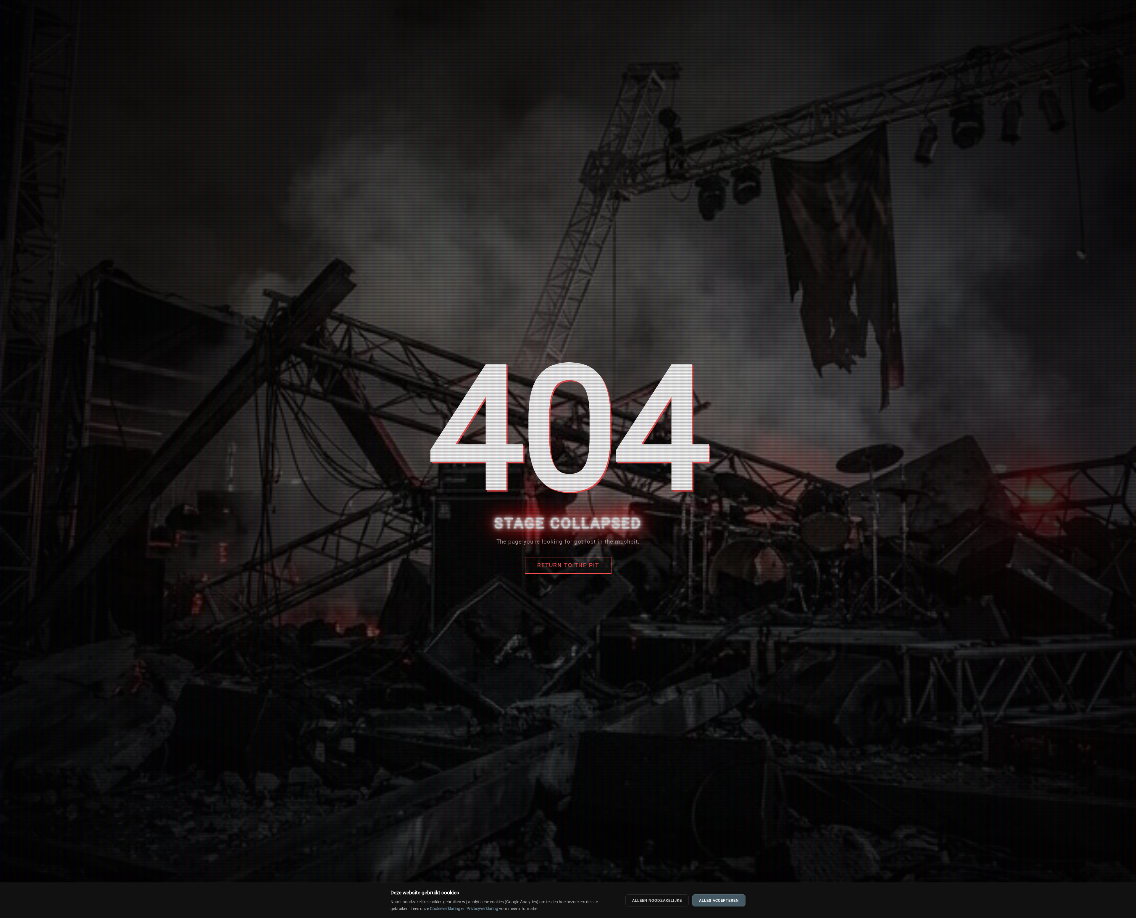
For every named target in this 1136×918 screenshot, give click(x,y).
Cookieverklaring (445, 908)
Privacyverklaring (482, 908)
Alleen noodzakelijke (657, 900)
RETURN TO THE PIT (568, 565)
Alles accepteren (719, 900)
